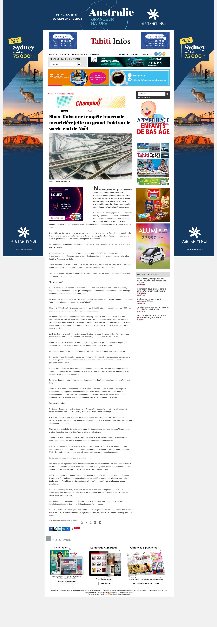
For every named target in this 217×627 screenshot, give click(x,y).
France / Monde (80, 54)
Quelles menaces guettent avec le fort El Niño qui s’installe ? (153, 308)
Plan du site (103, 594)
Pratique (124, 54)
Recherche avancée (144, 97)
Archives (147, 54)
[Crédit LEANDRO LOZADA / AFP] (90, 133)
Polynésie (65, 54)
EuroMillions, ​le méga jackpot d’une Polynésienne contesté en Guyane (151, 281)
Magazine (95, 54)
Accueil (53, 54)
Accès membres (93, 594)
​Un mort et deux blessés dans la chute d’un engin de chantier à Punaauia (151, 291)
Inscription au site (124, 594)
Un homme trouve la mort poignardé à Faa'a (149, 300)
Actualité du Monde (65, 94)
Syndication (114, 594)
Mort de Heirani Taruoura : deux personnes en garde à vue (151, 317)
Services (135, 54)
